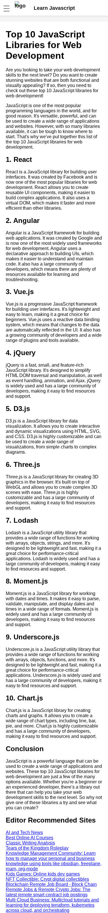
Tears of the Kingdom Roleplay (37, 848)
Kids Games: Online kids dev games (43, 874)
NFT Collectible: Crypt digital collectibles (47, 879)
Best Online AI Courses (29, 837)
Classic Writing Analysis (30, 842)
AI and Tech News (24, 832)
